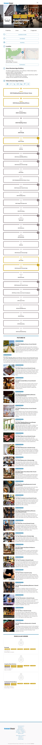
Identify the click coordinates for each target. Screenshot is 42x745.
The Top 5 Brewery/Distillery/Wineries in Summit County (26, 586)
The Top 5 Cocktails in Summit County (24, 560)
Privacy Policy (20, 739)
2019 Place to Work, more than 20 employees (21, 292)
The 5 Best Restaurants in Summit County (25, 447)
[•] (21, 51)
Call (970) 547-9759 (22, 34)
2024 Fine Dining (21, 211)
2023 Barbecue (21, 228)
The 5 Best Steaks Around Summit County (25, 368)
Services (17, 731)
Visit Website (22, 38)
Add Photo (8, 30)
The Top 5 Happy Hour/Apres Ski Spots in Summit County (25, 548)
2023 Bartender (21, 237)
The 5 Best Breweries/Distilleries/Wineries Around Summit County (25, 395)
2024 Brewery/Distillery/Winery (21, 156)
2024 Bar (21, 149)
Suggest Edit (34, 30)
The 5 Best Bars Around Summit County (24, 523)
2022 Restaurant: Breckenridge (21, 252)
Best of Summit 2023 (19, 544)
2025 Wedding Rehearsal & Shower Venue (21, 93)
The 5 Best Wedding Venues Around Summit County (25, 345)
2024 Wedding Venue (21, 195)
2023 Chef (21, 220)
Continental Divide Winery (10, 681)
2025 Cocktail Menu (21, 113)
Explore (23, 732)
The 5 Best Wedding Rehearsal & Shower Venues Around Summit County (20, 358)
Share (17, 30)
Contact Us (20, 738)
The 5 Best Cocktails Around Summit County (26, 498)
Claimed (15, 25)
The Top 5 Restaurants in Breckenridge (24, 536)
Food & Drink (20, 728)
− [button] (7, 51)
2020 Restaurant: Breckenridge (21, 268)
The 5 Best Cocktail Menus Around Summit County (25, 381)
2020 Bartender (21, 277)
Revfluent (32, 743)
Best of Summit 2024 (19, 405)
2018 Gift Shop (21, 316)
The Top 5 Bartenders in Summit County (24, 598)
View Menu (22, 42)
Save (25, 30)
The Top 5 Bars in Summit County (23, 610)
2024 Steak (21, 172)
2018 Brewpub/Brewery (21, 308)
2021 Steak (21, 260)
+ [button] (7, 49)
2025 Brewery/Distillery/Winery (21, 103)
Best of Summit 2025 (7, 354)
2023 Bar (21, 245)
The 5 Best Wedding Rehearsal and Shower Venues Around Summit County (25, 423)
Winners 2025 (20, 733)
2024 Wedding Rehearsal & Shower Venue (21, 180)
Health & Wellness (20, 729)
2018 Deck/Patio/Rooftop (21, 331)
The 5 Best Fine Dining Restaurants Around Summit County (25, 485)
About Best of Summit (20, 735)
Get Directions (22, 64)
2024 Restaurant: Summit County (21, 187)
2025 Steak (21, 132)
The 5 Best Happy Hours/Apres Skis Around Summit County (25, 472)
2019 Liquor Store (21, 300)
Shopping (23, 731)
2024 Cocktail (21, 141)
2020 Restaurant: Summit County (21, 285)
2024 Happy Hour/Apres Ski (21, 203)
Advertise (20, 736)
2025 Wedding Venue (21, 122)
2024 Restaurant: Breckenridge (21, 164)
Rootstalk (6, 647)
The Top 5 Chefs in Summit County (23, 572)
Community (18, 732)
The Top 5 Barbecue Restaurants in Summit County (25, 624)
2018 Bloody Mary (21, 323)
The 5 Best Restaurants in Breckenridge (24, 460)
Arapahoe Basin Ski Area (10, 664)
